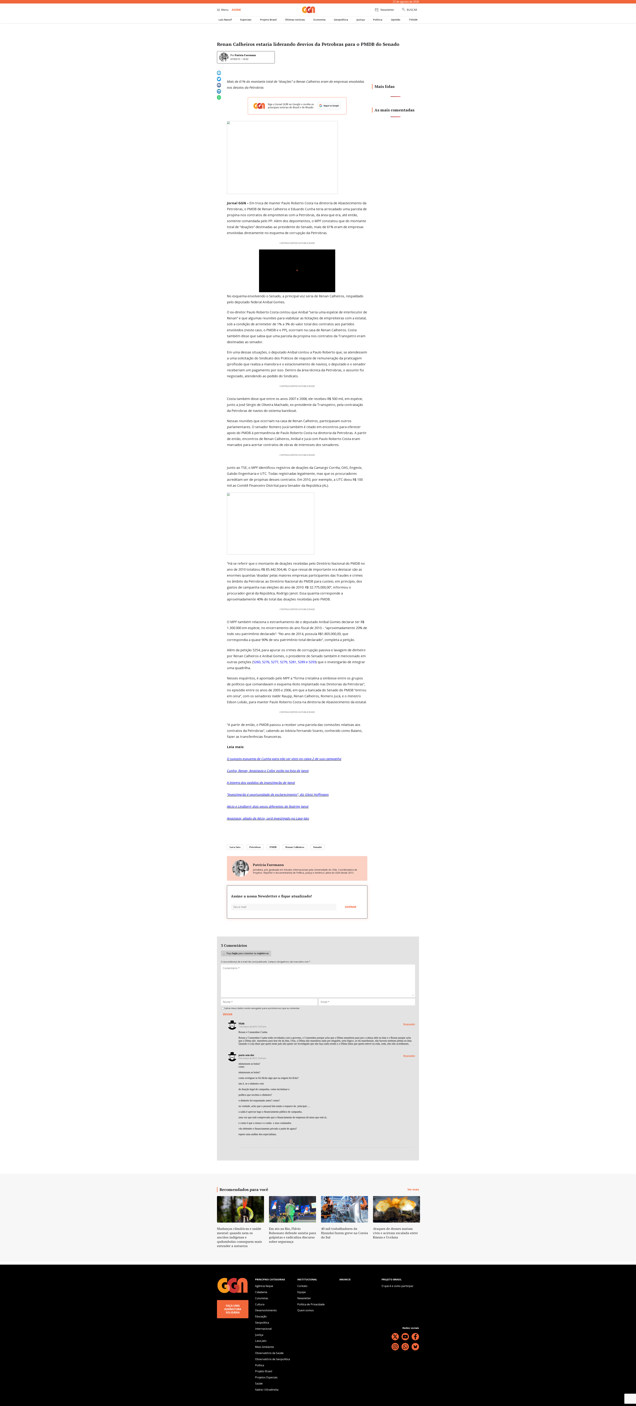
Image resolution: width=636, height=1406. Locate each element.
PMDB (273, 847)
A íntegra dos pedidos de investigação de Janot (261, 782)
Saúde (259, 1383)
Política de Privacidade (311, 1304)
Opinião (395, 19)
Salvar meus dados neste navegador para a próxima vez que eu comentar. (262, 1008)
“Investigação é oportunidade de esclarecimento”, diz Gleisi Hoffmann (278, 794)
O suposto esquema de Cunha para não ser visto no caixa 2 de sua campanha (284, 759)
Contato (302, 1286)
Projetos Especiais (266, 1377)
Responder (409, 1024)
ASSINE (236, 10)
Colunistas (261, 1298)
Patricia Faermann (245, 55)
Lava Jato (235, 847)
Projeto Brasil (268, 19)
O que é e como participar (397, 1286)
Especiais (245, 19)
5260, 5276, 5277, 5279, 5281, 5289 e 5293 (284, 662)
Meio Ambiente (264, 1347)
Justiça (361, 19)
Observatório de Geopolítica (272, 1359)
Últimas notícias (295, 19)
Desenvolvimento (266, 1310)
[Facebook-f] (415, 1336)
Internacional (263, 1329)
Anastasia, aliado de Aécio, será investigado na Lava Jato (268, 818)
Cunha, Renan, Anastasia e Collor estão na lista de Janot (268, 770)
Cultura (259, 1304)
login (235, 953)
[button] (219, 73)
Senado (317, 847)
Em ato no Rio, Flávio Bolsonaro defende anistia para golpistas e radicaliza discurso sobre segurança (292, 1235)
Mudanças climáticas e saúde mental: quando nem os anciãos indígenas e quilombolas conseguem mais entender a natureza (239, 1237)
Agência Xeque (264, 1286)
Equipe (301, 1292)
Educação (261, 1316)
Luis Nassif (225, 19)
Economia (319, 19)
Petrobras (255, 847)
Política (377, 19)
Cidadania (261, 1292)
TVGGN (413, 19)
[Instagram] (395, 1346)
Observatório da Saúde (269, 1353)
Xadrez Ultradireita (266, 1389)
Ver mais (413, 1189)
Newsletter (304, 1298)
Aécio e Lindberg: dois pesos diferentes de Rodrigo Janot (268, 806)
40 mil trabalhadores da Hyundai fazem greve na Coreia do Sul (344, 1232)
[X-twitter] (395, 1336)
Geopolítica (341, 19)
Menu (224, 10)
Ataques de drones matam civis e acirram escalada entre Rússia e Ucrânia (395, 1232)
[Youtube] (405, 1336)
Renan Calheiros (295, 847)
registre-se (262, 953)
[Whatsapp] (405, 1346)
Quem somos (305, 1310)
